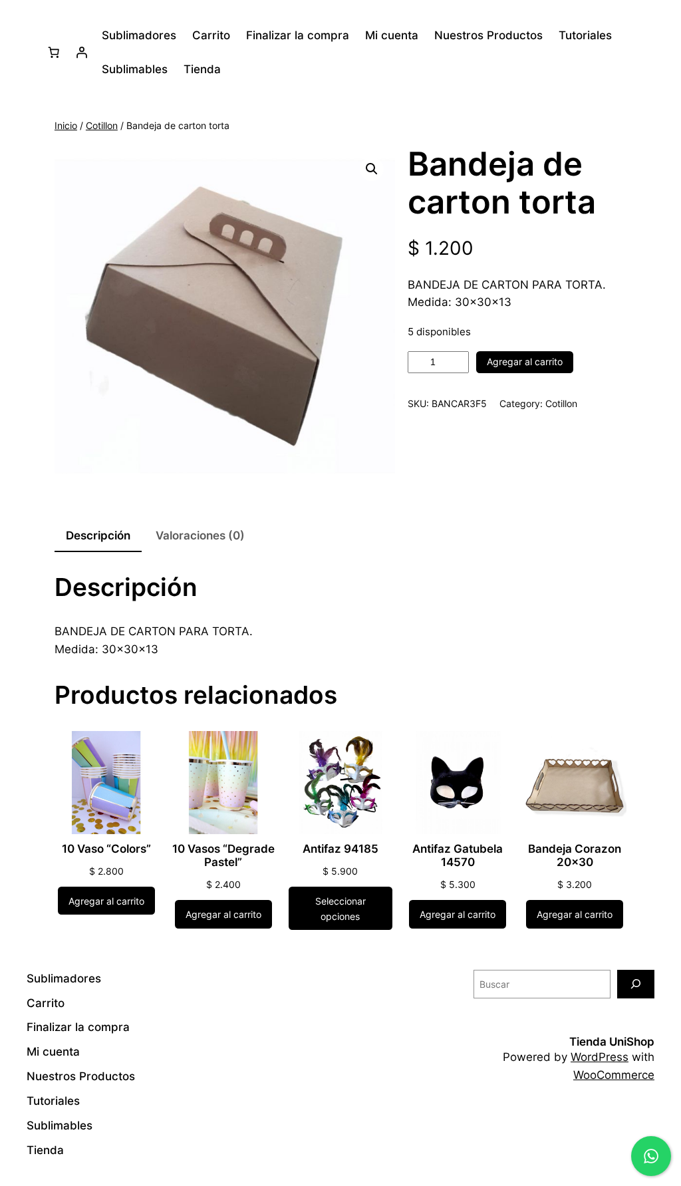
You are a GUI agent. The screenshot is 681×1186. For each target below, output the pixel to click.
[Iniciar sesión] (81, 53)
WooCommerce (613, 1075)
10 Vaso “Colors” (106, 848)
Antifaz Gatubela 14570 (457, 855)
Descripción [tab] (98, 535)
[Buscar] (635, 984)
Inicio (66, 125)
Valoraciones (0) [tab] (200, 535)
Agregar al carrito (525, 361)
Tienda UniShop (611, 1041)
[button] (372, 169)
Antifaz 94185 (340, 848)
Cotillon (102, 125)
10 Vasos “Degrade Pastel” (223, 855)
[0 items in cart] (53, 53)
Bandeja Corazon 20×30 (574, 855)
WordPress (599, 1057)
